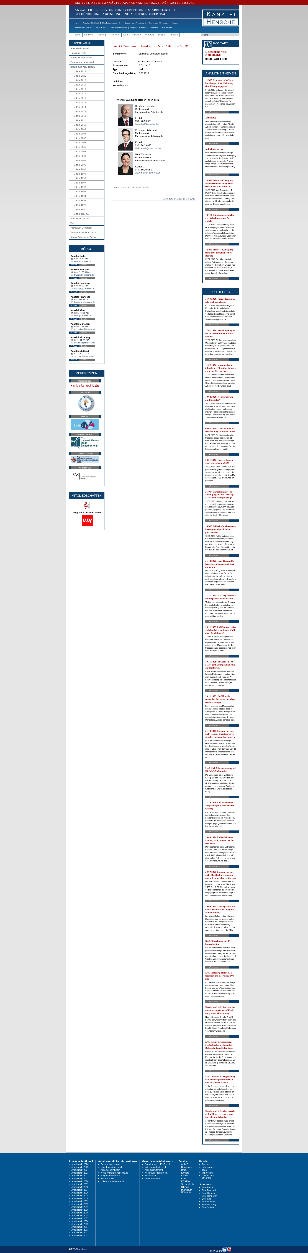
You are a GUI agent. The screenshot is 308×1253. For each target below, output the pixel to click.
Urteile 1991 (80, 209)
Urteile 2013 (80, 111)
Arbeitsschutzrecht (154, 1170)
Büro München (209, 1201)
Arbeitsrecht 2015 (80, 1195)
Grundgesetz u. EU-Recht (157, 1164)
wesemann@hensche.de (147, 172)
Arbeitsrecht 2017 (80, 1190)
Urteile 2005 (80, 147)
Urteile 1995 (80, 191)
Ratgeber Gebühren (138, 28)
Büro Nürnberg (209, 1204)
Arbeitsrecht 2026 (80, 1164)
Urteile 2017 (80, 93)
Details (84, 265)
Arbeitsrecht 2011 (79, 1207)
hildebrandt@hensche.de (148, 148)
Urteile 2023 (80, 71)
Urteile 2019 (80, 85)
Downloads (186, 1167)
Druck (184, 1170)
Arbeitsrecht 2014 (80, 1198)
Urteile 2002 (80, 160)
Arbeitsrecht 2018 (80, 1187)
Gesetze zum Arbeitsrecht (135, 23)
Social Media (187, 1184)
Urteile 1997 (80, 183)
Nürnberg (149, 34)
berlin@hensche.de (82, 261)
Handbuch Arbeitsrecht (111, 23)
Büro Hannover (209, 1196)
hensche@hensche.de (146, 124)
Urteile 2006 (80, 142)
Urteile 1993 (80, 200)
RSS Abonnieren (79, 1249)
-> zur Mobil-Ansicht (80, 43)
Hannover (114, 34)
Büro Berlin (207, 1187)
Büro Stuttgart (208, 1207)
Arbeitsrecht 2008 (80, 1215)
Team (204, 1170)
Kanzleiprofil (167, 28)
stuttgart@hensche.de (84, 356)
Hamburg (101, 34)
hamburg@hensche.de (84, 288)
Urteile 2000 (80, 169)
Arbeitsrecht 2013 (80, 1201)
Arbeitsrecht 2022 (80, 1175)
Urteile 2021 (80, 76)
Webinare (154, 28)
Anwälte (174, 34)
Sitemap (185, 1187)
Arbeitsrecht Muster (119, 28)
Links (183, 1178)
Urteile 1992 (80, 205)
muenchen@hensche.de (85, 329)
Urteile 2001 (80, 165)
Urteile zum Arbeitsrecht (158, 23)
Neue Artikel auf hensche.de (114, 1173)
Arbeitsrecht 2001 (80, 1235)
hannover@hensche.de (84, 302)
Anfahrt (74, 265)
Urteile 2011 (80, 120)
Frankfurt (88, 34)
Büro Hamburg (209, 1193)
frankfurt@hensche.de (84, 275)
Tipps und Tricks (78, 53)
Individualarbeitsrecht (155, 1167)
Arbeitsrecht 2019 (80, 1184)
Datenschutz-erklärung (208, 1176)
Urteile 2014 (80, 107)
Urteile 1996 (80, 187)
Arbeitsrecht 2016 (80, 1193)
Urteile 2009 (80, 129)
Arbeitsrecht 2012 (80, 1204)
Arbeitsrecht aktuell (91, 23)
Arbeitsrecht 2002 (80, 1232)
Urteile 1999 (80, 174)
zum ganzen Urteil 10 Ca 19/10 (179, 198)
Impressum (207, 1173)
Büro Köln (207, 1199)
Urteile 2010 (80, 125)
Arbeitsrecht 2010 (80, 1210)
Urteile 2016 (80, 98)
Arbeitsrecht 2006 (80, 1221)
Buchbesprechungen (111, 1164)
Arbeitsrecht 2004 (80, 1227)
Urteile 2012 (80, 116)
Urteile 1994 (80, 196)
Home (77, 23)
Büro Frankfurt (209, 1190)
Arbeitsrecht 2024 (80, 1170)
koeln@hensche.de (82, 315)
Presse (175, 23)
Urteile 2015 (80, 102)
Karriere (185, 1173)
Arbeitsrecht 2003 (80, 1230)
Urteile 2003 (80, 156)
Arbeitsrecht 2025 (80, 1167)
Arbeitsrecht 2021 (80, 1178)
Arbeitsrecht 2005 (80, 1224)
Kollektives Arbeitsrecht (156, 1173)
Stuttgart (162, 34)
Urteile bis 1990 (81, 214)
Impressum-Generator (84, 28)
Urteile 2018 (80, 89)
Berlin (77, 34)
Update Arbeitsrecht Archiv (83, 237)
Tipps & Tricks (101, 28)
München (136, 34)
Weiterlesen (214, 112)
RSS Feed (186, 1181)
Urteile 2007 (80, 138)
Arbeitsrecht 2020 (80, 1181)
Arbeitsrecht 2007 (80, 1218)
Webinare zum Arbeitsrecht (83, 232)
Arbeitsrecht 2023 (80, 1173)
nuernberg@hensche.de (84, 343)
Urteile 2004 (80, 151)
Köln (125, 34)
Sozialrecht (150, 1175)
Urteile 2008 (80, 134)
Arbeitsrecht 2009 (80, 1212)
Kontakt (185, 1175)
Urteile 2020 (80, 80)
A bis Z (184, 1164)
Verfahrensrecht (152, 1178)
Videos (73, 223)
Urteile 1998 (80, 178)
